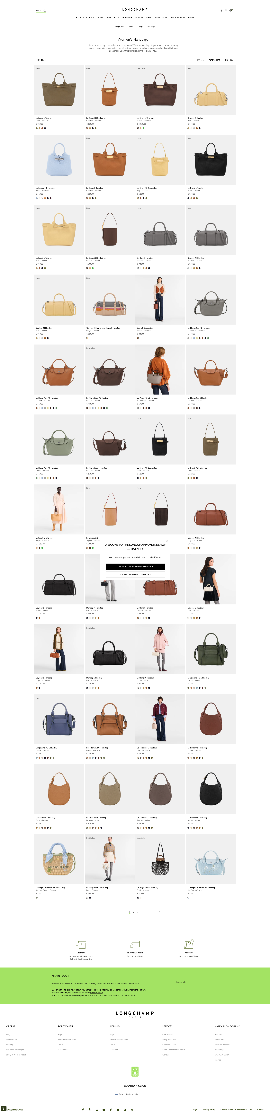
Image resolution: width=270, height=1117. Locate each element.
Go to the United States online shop (135, 567)
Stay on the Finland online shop (135, 575)
